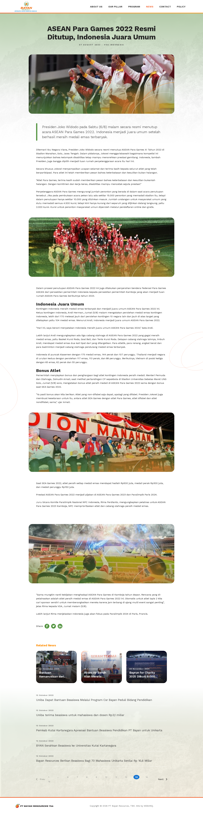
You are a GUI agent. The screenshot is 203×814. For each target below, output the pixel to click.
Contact (165, 6)
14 (147, 777)
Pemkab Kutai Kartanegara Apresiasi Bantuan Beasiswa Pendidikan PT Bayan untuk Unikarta (99, 730)
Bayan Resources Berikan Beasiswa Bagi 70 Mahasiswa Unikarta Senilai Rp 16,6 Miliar (94, 760)
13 (136, 777)
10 (106, 777)
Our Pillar (115, 6)
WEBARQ (148, 806)
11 (116, 777)
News (149, 6)
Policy (181, 6)
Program (134, 6)
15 (49, 781)
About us (96, 6)
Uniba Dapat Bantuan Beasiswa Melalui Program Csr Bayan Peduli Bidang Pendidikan (94, 700)
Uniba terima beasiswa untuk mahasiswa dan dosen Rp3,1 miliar (80, 715)
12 (126, 777)
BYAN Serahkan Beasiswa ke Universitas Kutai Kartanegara (76, 745)
